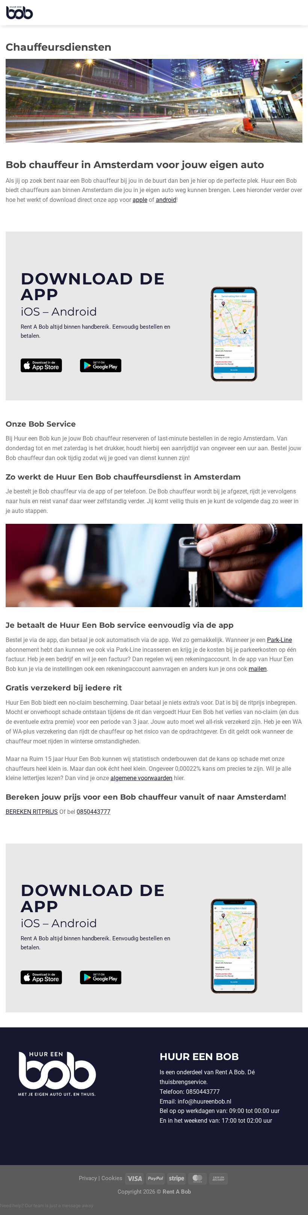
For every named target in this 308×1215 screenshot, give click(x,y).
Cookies (111, 1178)
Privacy (88, 1178)
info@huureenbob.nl (204, 1101)
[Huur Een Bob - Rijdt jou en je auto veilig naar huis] (22, 13)
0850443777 (93, 811)
